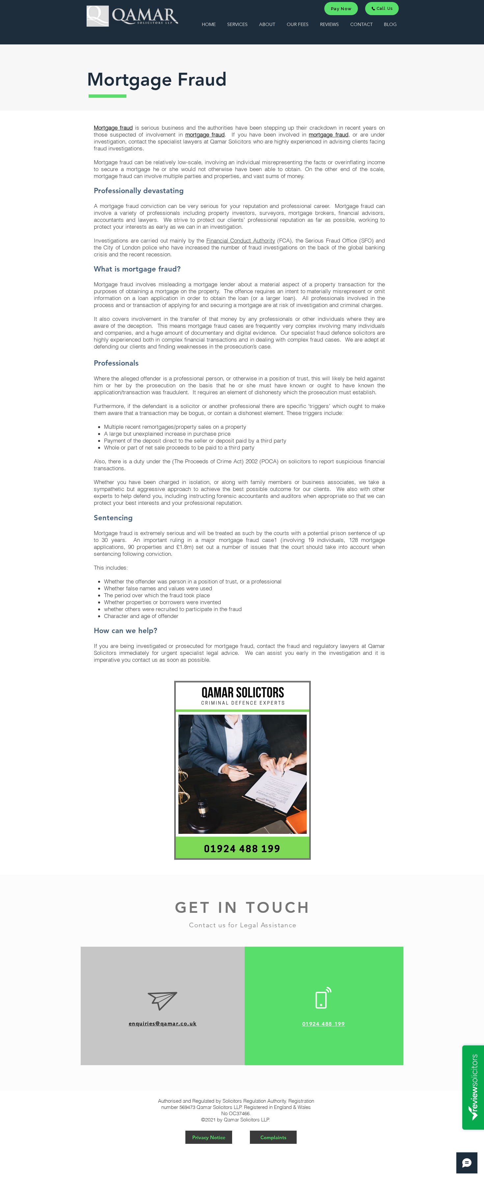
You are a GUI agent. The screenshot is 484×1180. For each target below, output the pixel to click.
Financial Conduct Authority (240, 240)
